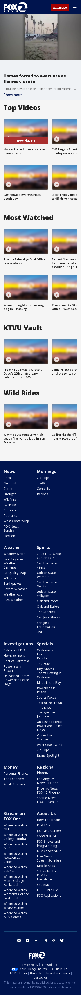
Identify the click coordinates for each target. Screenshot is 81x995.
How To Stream (48, 820)
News (9, 471)
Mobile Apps (46, 866)
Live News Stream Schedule (49, 858)
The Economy (14, 779)
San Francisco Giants (47, 584)
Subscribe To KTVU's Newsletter (46, 875)
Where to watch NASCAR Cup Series (15, 857)
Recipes (42, 494)
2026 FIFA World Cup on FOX (49, 556)
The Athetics (46, 612)
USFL (41, 632)
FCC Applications (49, 895)
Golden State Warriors (46, 575)
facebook (36, 940)
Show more (13, 94)
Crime (8, 488)
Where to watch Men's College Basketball (15, 880)
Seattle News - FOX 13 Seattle (47, 800)
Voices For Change (44, 737)
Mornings (46, 471)
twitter (61, 940)
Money (10, 767)
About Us (46, 813)
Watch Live (60, 7)
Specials (45, 643)
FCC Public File (47, 890)
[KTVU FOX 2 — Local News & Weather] (17, 7)
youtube (27, 940)
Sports (43, 547)
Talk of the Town (49, 703)
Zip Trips (43, 478)
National (10, 483)
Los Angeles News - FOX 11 (48, 781)
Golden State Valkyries (46, 593)
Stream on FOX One (14, 816)
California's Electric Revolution (45, 654)
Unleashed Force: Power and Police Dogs (16, 680)
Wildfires (10, 499)
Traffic (41, 483)
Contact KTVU (47, 836)
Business (10, 505)
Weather (12, 547)
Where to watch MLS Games (15, 915)
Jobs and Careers (49, 830)
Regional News (46, 769)
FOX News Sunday (11, 528)
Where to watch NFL (15, 827)
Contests (43, 488)
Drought (10, 494)
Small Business (14, 784)
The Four (43, 663)
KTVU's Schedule (49, 851)
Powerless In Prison (13, 668)
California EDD (14, 650)
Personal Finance (16, 773)
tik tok (53, 940)
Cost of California (16, 661)
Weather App (13, 594)
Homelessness (14, 655)
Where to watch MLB (15, 846)
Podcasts (10, 515)
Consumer (11, 510)
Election (9, 536)
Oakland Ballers (48, 606)
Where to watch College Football (15, 837)
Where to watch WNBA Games (15, 905)
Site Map (43, 884)
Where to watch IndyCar (15, 869)
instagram (44, 940)
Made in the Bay (49, 682)
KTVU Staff (45, 825)
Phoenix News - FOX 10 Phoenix (48, 790)
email (19, 940)
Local (7, 478)
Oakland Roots (47, 601)
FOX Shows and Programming (48, 843)
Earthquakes (13, 583)
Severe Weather (15, 589)
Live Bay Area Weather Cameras (14, 563)
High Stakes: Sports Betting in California (49, 673)
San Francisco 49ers (47, 565)
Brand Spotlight (48, 755)
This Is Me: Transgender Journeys (46, 712)
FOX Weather (13, 600)
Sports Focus (46, 697)
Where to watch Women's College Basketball (16, 894)
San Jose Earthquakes (46, 624)
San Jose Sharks (48, 617)
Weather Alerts (14, 554)
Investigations (18, 643)
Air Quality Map (15, 573)
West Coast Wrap (16, 521)
